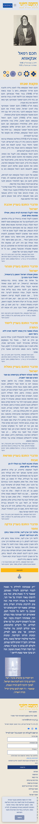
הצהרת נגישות (32, 783)
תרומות (35, 774)
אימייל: (35, 749)
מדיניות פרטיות (32, 780)
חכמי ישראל (33, 795)
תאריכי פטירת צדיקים (30, 786)
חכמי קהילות (33, 789)
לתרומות (19, 570)
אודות (36, 771)
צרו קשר (35, 777)
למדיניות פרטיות (32, 758)
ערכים (35, 792)
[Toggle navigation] (15, 5)
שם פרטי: (34, 736)
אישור (19, 817)
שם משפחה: (33, 742)
